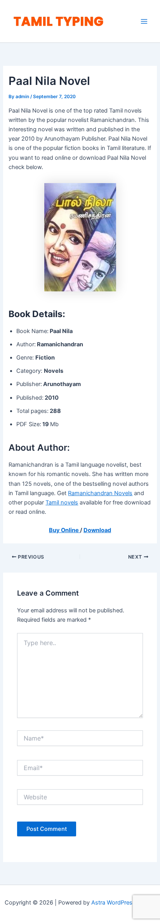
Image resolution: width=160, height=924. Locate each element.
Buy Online (64, 530)
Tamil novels (61, 502)
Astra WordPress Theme (123, 902)
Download (97, 530)
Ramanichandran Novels (100, 493)
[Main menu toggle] (144, 21)
